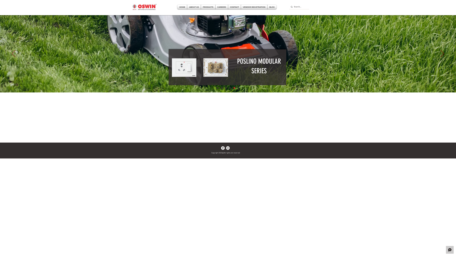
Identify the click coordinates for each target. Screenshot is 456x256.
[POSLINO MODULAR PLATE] (234, 88)
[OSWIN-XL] (222, 88)
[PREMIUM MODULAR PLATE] (226, 88)
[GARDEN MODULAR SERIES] (217, 88)
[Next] (442, 53)
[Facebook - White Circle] (223, 148)
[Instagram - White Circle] (228, 148)
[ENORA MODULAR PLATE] (238, 88)
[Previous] (13, 53)
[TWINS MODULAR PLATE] (230, 88)
